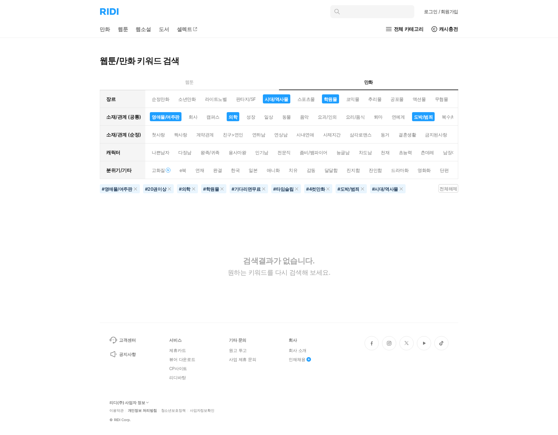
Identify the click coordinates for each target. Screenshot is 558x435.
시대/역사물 (276, 99)
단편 (444, 170)
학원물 (330, 99)
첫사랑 (158, 134)
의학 (233, 117)
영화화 (424, 170)
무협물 (441, 99)
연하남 (258, 134)
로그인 (441, 11)
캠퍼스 (213, 117)
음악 (304, 117)
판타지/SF (246, 99)
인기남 (261, 152)
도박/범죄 (423, 117)
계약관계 (205, 134)
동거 (385, 134)
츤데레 (427, 152)
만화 (105, 29)
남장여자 (451, 152)
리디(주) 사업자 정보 (127, 402)
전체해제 (448, 188)
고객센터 (127, 340)
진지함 (353, 170)
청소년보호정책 (173, 410)
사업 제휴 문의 (242, 359)
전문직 (284, 152)
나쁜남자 (160, 152)
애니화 (273, 170)
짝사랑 (180, 134)
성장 (250, 117)
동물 (286, 117)
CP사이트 (178, 368)
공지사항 (127, 354)
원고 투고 (238, 350)
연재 (199, 170)
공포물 (397, 99)
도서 (164, 29)
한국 (235, 170)
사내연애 (305, 134)
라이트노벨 (216, 99)
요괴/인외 (327, 117)
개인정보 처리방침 (142, 410)
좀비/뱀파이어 (313, 152)
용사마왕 (237, 152)
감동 (311, 170)
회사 (193, 117)
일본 (253, 170)
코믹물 (352, 99)
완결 (217, 170)
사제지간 (332, 134)
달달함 (331, 170)
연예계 (398, 117)
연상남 (280, 134)
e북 (183, 170)
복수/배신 (451, 117)
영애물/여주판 (166, 117)
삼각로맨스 (361, 134)
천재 (385, 152)
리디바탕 (177, 377)
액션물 (419, 99)
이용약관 (116, 410)
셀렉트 (184, 29)
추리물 (374, 99)
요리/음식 (355, 117)
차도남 (365, 152)
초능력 (405, 152)
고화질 (158, 170)
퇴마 (378, 117)
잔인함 (375, 170)
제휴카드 (177, 350)
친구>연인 (233, 134)
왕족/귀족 (210, 152)
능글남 (343, 152)
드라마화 (399, 170)
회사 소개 (297, 350)
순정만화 (160, 99)
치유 (293, 170)
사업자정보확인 (202, 410)
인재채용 (297, 359)
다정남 (184, 152)
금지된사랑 (436, 134)
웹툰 (123, 29)
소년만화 (187, 99)
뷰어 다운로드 (182, 359)
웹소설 (143, 29)
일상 (268, 117)
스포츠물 (306, 99)
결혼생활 (407, 134)
